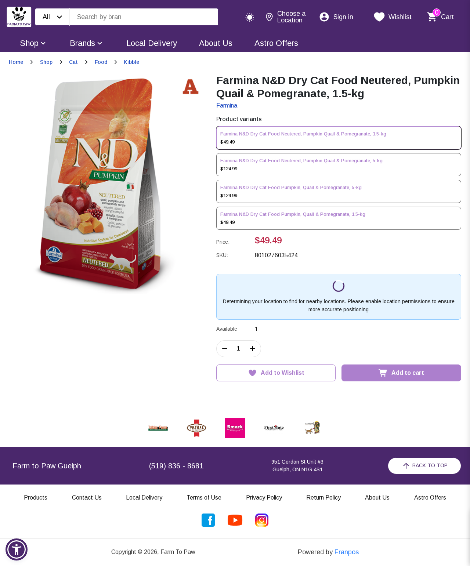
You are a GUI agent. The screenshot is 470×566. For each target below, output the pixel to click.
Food (101, 62)
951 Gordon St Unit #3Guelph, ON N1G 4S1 (297, 465)
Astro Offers (276, 43)
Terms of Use (204, 497)
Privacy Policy (264, 497)
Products (35, 497)
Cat (73, 62)
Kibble (131, 62)
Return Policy (323, 497)
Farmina (226, 105)
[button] (16, 549)
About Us (215, 43)
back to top (430, 465)
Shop (29, 43)
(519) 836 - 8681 (176, 466)
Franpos (347, 552)
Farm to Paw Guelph (46, 466)
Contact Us (87, 497)
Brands (82, 43)
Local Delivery (151, 43)
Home (16, 62)
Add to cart (407, 373)
